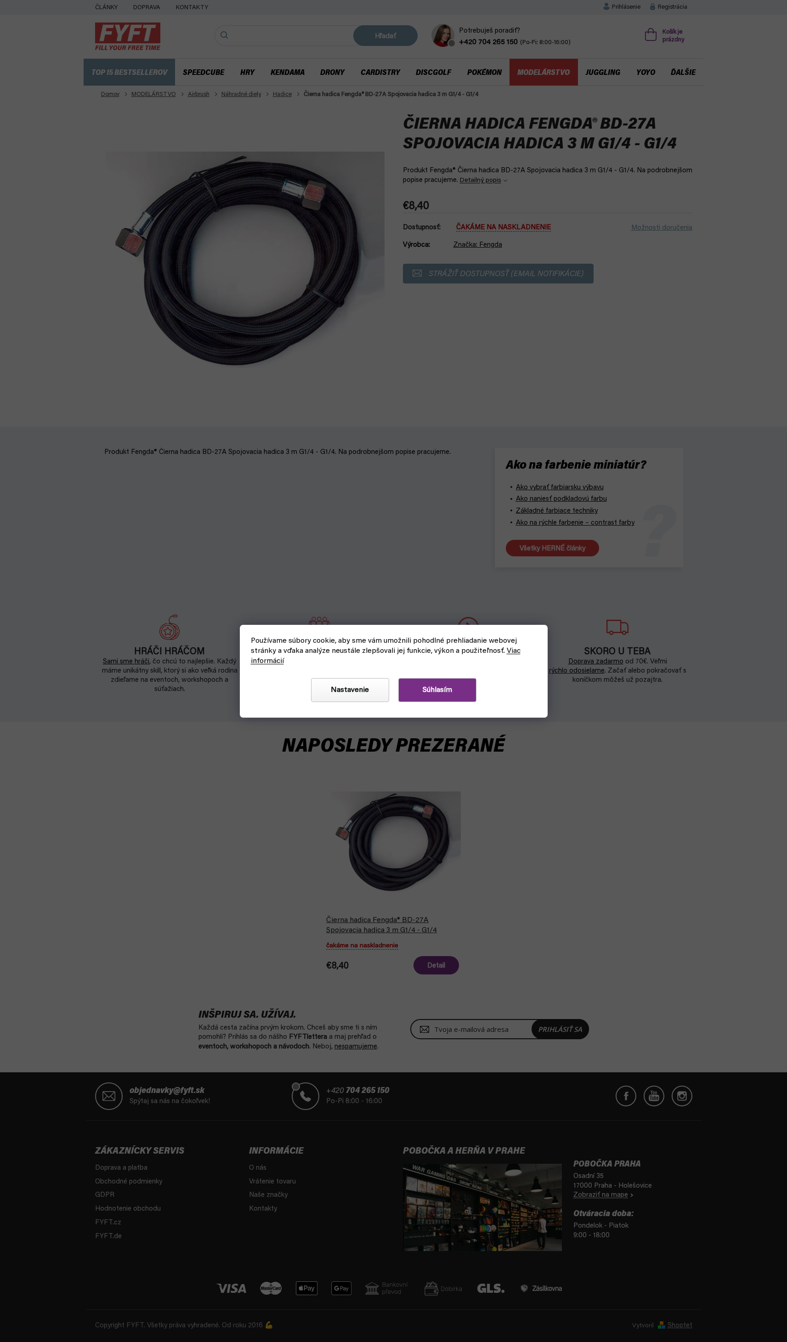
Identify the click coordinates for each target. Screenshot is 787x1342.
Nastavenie (350, 690)
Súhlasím (437, 690)
